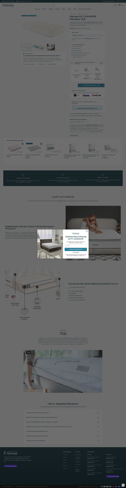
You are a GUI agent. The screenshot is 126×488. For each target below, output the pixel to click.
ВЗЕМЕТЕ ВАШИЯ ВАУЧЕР (76, 249)
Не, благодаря (76, 252)
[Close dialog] (87, 231)
